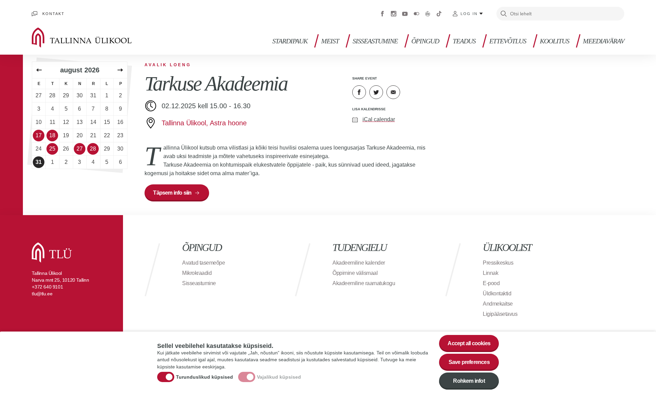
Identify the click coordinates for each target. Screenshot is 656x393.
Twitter (376, 92)
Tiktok (439, 13)
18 (52, 135)
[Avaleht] (91, 37)
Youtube (404, 13)
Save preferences (469, 362)
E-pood (491, 283)
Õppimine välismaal (355, 273)
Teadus (464, 41)
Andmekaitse (498, 304)
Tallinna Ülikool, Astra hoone (204, 123)
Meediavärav (603, 41)
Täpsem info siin (172, 193)
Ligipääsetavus (500, 314)
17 (39, 135)
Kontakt (53, 14)
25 (52, 149)
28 (93, 149)
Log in (469, 14)
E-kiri (393, 92)
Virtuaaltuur (427, 13)
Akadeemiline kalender (358, 263)
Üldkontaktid (497, 293)
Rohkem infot (468, 381)
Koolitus (554, 41)
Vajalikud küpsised (279, 377)
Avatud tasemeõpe (203, 263)
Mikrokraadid (196, 273)
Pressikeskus (498, 263)
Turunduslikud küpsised (204, 377)
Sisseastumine (375, 41)
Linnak (490, 273)
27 (80, 149)
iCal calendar (379, 119)
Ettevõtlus (507, 41)
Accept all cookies (469, 343)
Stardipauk (290, 41)
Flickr (416, 13)
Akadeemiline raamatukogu (363, 283)
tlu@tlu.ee (42, 293)
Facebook (382, 13)
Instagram (393, 13)
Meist (330, 41)
